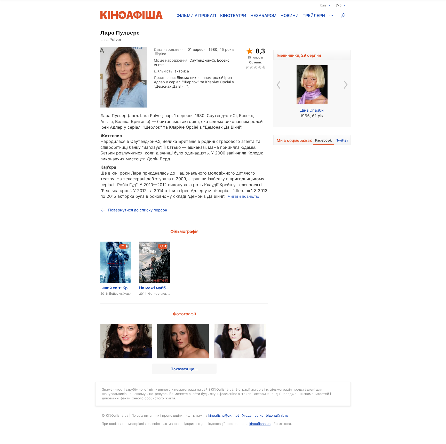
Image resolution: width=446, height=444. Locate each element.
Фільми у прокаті (196, 15)
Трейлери (314, 15)
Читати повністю (243, 196)
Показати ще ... (184, 369)
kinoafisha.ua (259, 424)
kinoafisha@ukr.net (223, 415)
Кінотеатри (233, 15)
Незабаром (263, 15)
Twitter (342, 140)
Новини (290, 15)
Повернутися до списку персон (137, 210)
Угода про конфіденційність (265, 415)
